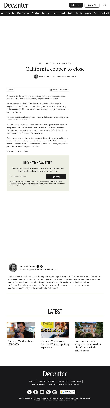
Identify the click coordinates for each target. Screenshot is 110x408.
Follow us (55, 89)
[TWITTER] (38, 266)
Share (11, 89)
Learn (54, 13)
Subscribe (75, 5)
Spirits (70, 13)
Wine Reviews (23, 13)
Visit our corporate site (83, 398)
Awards (88, 13)
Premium (35, 13)
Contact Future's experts (47, 381)
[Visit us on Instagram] (54, 392)
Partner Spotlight (101, 13)
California (66, 63)
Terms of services (31, 181)
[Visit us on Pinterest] (48, 392)
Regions (45, 13)
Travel (62, 13)
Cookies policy (63, 381)
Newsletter (65, 89)
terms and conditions (39, 384)
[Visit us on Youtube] (42, 392)
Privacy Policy (76, 381)
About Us (32, 381)
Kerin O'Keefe (45, 76)
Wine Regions (49, 63)
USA (58, 63)
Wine (40, 63)
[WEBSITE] (42, 266)
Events (79, 13)
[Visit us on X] (29, 392)
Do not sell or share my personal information (64, 384)
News (74, 76)
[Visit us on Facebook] (35, 392)
